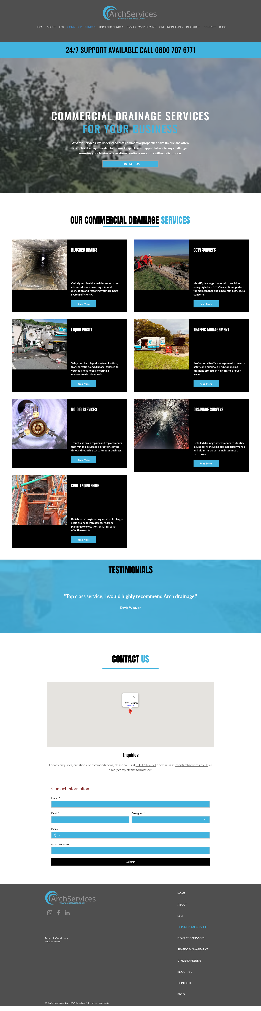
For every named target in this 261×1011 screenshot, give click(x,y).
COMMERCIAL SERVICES (193, 927)
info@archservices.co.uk (191, 765)
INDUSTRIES (185, 972)
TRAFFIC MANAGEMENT (193, 949)
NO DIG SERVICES (84, 409)
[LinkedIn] (67, 912)
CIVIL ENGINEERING (189, 961)
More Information (60, 844)
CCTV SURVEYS (205, 250)
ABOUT (182, 905)
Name (55, 797)
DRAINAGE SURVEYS (208, 409)
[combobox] (171, 819)
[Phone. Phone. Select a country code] (57, 835)
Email (55, 813)
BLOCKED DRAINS (84, 250)
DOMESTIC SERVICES (191, 938)
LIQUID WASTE (82, 330)
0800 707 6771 (146, 765)
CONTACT (184, 983)
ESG (180, 916)
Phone (54, 828)
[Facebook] (58, 912)
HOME (181, 893)
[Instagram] (49, 912)
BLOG (181, 994)
